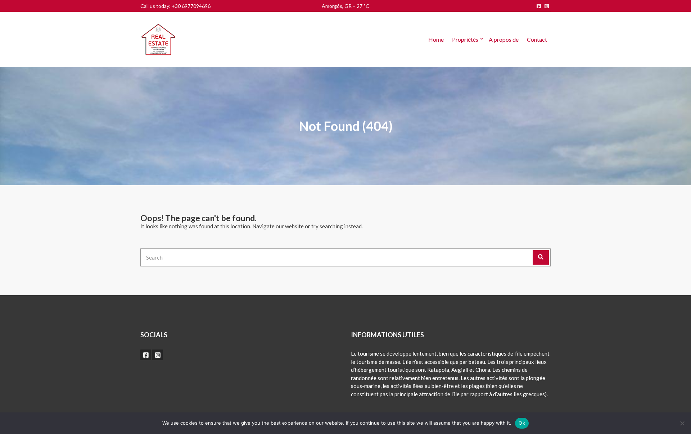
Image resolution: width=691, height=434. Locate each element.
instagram (546, 6)
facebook (538, 6)
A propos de (504, 39)
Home (436, 39)
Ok (522, 423)
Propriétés (465, 39)
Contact (537, 39)
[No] (682, 423)
